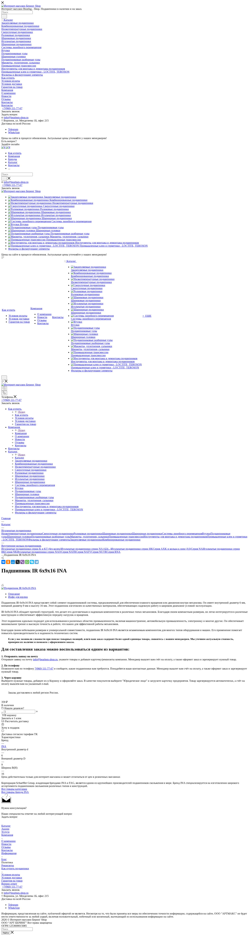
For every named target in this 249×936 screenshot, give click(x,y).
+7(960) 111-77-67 (12, 108)
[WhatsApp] (27, 562)
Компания (21, 433)
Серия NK (11, 551)
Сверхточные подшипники (58, 533)
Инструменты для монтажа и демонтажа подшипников (175, 536)
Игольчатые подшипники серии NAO (39, 551)
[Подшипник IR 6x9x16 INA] (18, 588)
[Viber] (22, 562)
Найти (6, 933)
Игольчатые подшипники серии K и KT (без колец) (31, 548)
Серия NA (197, 548)
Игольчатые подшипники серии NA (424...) (86, 548)
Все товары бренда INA (15, 792)
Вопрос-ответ (9, 883)
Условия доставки (11, 877)
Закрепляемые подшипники (86, 539)
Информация (8, 853)
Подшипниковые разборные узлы (50, 536)
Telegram (13, 129)
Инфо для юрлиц (18, 596)
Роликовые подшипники (88, 533)
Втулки (206, 533)
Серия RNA (113, 551)
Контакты (7, 850)
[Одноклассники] (8, 562)
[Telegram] (37, 562)
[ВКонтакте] (3, 562)
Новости (6, 844)
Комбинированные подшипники (121, 539)
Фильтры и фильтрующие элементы (49, 539)
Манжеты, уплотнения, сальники (89, 536)
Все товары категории (14, 789)
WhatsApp (14, 132)
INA (3, 746)
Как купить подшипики (15, 868)
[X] (18, 562)
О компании (8, 841)
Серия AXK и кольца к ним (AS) (172, 548)
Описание (14, 593)
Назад (21, 411)
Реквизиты (7, 865)
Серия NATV (83, 551)
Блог (4, 859)
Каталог (19, 457)
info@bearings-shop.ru (16, 117)
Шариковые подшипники (117, 533)
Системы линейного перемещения (182, 533)
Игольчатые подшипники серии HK (132, 548)
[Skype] (32, 562)
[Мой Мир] (13, 562)
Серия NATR (68, 551)
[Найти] (4, 16)
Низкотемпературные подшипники (21, 533)
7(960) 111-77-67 (44, 668)
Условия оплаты (10, 874)
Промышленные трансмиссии (126, 536)
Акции (5, 828)
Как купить (21, 415)
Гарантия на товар (12, 880)
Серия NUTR (99, 551)
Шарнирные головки (19, 536)
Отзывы (6, 847)
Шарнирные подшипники (147, 533)
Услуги (5, 831)
